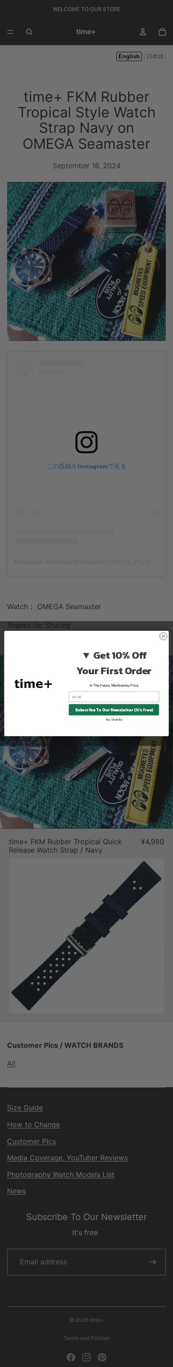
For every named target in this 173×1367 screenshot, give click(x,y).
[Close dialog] (163, 636)
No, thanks (114, 719)
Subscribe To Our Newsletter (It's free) (114, 710)
